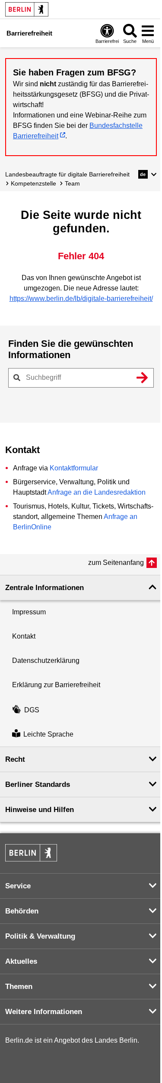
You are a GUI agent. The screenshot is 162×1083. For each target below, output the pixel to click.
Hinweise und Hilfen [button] (39, 810)
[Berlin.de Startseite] (26, 9)
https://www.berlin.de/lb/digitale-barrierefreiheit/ (81, 298)
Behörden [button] (21, 911)
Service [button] (18, 886)
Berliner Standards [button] (37, 784)
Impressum (29, 612)
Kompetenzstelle (33, 183)
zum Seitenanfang (116, 562)
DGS (31, 710)
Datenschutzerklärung (45, 660)
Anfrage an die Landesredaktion (97, 492)
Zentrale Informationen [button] (44, 588)
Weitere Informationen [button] (43, 1012)
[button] (147, 174)
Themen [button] (18, 986)
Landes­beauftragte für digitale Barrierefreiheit (67, 174)
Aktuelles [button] (21, 961)
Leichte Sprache (48, 734)
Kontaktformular (74, 468)
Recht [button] (15, 759)
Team (72, 183)
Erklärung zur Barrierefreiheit (56, 684)
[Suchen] (142, 378)
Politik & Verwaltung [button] (40, 936)
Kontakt (23, 636)
